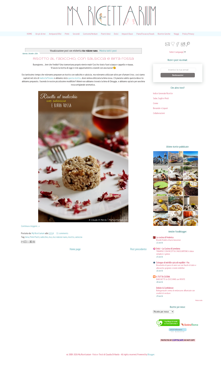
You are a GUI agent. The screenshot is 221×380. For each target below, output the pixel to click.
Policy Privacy (188, 33)
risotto (71, 236)
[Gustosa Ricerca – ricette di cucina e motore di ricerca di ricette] (189, 326)
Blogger (151, 354)
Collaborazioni (159, 113)
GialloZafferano (46, 77)
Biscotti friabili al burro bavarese (168, 239)
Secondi (76, 33)
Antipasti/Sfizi (55, 33)
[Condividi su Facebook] (30, 241)
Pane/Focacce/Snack (145, 33)
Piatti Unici (105, 33)
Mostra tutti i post (108, 50)
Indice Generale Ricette (163, 93)
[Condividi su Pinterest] (33, 241)
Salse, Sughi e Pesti (161, 98)
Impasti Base (127, 33)
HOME (29, 33)
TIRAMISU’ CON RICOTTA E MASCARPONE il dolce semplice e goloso (175, 252)
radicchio (44, 236)
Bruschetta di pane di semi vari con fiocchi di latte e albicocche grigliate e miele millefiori (176, 266)
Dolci (116, 33)
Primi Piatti (35, 236)
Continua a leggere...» (30, 225)
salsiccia (78, 236)
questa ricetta (74, 77)
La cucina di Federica (164, 237)
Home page (75, 249)
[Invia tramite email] (22, 241)
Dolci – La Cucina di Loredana (168, 248)
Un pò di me (40, 33)
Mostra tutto (198, 300)
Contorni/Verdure (90, 33)
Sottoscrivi (177, 75)
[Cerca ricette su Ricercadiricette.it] (168, 326)
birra (27, 236)
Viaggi (176, 33)
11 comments (62, 233)
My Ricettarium (38, 233)
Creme (155, 103)
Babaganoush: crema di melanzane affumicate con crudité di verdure (175, 292)
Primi (67, 33)
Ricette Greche (164, 33)
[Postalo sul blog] (25, 241)
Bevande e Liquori (160, 108)
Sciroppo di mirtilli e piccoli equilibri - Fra (172, 262)
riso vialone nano (60, 236)
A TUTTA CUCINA (163, 276)
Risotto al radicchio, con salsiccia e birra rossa (83, 58)
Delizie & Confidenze (164, 287)
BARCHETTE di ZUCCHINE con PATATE (170, 279)
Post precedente (138, 249)
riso (50, 236)
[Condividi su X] (28, 241)
